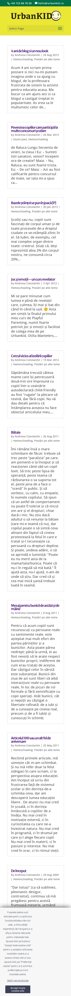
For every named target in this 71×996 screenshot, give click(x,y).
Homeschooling (23, 59)
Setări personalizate (18, 980)
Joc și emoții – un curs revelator (33, 279)
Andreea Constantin (27, 55)
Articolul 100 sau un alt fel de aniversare (31, 740)
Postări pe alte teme (47, 59)
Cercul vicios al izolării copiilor (31, 356)
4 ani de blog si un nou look (29, 51)
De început (18, 871)
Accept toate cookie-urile (17, 989)
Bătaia (15, 432)
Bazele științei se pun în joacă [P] (33, 203)
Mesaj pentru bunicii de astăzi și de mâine (35, 607)
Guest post (20, 139)
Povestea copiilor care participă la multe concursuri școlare (34, 129)
